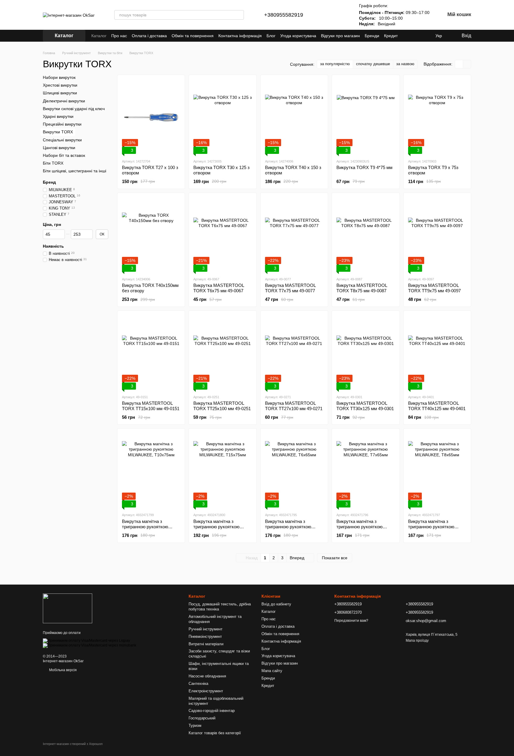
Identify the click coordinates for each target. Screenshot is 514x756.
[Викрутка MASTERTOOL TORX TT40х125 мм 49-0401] (437, 352)
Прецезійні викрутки (62, 124)
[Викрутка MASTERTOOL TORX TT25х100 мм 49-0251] (222, 352)
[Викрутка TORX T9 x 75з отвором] (437, 116)
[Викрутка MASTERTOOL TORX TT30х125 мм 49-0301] (365, 352)
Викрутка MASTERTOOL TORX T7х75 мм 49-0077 (290, 288)
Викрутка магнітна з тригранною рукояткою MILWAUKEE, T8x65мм (431, 527)
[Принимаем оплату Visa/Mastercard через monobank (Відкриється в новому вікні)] (89, 645)
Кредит (391, 35)
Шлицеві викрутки (60, 92)
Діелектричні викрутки (64, 100)
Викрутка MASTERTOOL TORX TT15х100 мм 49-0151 (150, 406)
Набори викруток (59, 77)
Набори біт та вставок (64, 155)
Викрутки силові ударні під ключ (74, 108)
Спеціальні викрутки (62, 139)
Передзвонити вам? (351, 620)
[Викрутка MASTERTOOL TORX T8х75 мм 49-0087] (365, 234)
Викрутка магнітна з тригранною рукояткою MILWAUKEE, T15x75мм (217, 527)
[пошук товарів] (239, 15)
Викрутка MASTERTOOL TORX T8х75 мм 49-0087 (361, 288)
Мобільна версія (62, 670)
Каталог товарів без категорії (215, 733)
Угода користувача (298, 35)
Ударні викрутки (58, 116)
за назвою (405, 64)
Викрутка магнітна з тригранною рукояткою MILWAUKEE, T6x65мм (288, 527)
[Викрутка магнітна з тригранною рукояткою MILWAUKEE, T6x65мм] (294, 470)
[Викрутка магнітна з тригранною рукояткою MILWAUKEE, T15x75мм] (222, 470)
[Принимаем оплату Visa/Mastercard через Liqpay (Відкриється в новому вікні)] (86, 640)
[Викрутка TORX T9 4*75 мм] (365, 116)
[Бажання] (341, 15)
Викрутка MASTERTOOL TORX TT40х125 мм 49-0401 (437, 406)
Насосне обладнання (207, 676)
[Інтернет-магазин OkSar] (67, 608)
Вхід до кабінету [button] (276, 604)
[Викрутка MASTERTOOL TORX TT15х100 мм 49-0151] (151, 352)
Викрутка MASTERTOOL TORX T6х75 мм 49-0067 (218, 288)
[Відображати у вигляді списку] (467, 64)
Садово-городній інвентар (212, 710)
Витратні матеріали (206, 644)
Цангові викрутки (59, 147)
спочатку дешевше (373, 64)
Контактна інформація (240, 35)
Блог (271, 35)
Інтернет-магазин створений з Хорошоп (73, 744)
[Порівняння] (325, 15)
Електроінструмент (206, 691)
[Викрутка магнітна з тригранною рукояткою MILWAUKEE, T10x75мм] (151, 470)
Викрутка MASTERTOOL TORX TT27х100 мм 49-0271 (293, 406)
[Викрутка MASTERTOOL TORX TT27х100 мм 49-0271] (294, 352)
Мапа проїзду (417, 640)
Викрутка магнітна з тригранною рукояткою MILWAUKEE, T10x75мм (146, 527)
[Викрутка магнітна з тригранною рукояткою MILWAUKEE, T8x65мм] (437, 470)
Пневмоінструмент (205, 636)
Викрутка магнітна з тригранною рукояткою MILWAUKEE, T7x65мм (359, 527)
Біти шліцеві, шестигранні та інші (74, 170)
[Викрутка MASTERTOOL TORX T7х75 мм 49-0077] (294, 234)
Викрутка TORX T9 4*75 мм (364, 167)
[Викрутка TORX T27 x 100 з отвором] (151, 116)
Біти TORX (53, 163)
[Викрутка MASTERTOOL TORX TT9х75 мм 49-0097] (437, 234)
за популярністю (335, 64)
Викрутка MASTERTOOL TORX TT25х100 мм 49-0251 (222, 406)
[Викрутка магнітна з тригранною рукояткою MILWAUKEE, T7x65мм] (365, 470)
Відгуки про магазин (340, 35)
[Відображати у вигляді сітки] (459, 64)
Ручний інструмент (205, 629)
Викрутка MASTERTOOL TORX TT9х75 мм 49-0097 (434, 288)
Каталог (98, 35)
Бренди (372, 35)
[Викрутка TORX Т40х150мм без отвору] (151, 234)
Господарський (202, 718)
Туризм (195, 725)
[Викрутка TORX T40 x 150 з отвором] (294, 116)
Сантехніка (198, 683)
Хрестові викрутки (60, 85)
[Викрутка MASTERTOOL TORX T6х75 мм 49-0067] (222, 234)
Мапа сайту (271, 670)
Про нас (119, 35)
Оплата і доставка (149, 35)
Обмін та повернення (193, 35)
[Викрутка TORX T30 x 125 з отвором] (222, 116)
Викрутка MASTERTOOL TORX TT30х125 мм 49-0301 (365, 406)
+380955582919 (283, 15)
